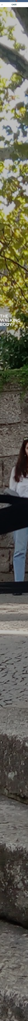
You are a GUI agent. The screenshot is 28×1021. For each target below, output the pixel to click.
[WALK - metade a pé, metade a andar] (14, 4)
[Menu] (2, 4)
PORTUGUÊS (12, 1)
